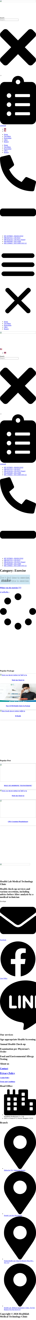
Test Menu (7, 136)
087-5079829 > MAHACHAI (13, 236)
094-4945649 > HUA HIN (12, 241)
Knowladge (7, 138)
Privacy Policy (7, 1073)
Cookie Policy (4, 1078)
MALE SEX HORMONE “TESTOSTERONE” (18, 785)
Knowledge (7, 325)
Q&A (6, 140)
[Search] (1, 75)
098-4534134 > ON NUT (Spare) (14, 239)
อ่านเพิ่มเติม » (5, 592)
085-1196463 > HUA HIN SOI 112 (15, 243)
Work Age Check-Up (18, 680)
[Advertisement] (18, 649)
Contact (4, 1068)
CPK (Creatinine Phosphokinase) (18, 821)
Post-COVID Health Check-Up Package (18, 706)
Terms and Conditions (7, 1081)
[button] (18, 194)
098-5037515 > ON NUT (12, 238)
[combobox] (9, 20)
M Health (18, 716)
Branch (6, 142)
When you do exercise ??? (10, 588)
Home (6, 134)
